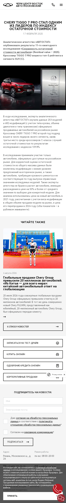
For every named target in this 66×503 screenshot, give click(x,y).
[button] (61, 498)
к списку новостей (18, 327)
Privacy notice (57, 374)
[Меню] (61, 5)
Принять (12, 496)
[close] (64, 374)
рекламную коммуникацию (38, 432)
